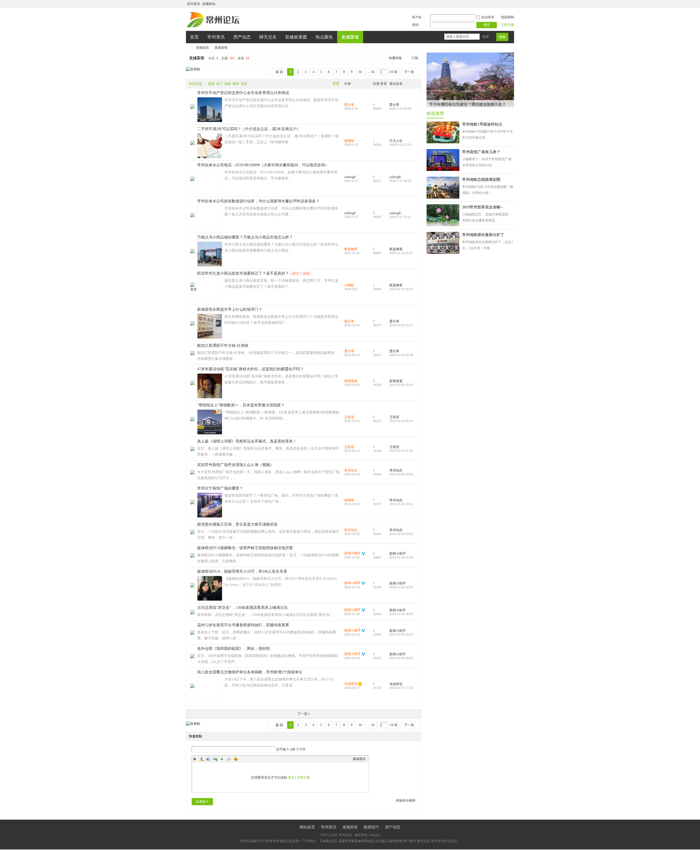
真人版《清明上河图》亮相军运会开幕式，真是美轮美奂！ (247, 441)
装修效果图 (296, 37)
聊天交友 (268, 37)
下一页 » (304, 714)
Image (208, 759)
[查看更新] (254, 84)
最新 (211, 84)
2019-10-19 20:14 (401, 421)
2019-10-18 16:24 (401, 614)
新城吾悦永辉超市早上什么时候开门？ (229, 309)
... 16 (371, 72)
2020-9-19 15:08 (400, 108)
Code (229, 759)
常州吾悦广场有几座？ (481, 152)
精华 (236, 84)
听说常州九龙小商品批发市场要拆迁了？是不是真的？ (243, 273)
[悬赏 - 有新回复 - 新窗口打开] (193, 289)
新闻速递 (350, 381)
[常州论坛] (214, 28)
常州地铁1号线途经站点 (482, 124)
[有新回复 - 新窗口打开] (192, 108)
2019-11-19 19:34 (401, 289)
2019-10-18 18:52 (401, 504)
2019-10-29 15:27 (401, 325)
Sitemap (374, 835)
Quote (222, 759)
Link (215, 759)
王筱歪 (349, 417)
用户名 (417, 17)
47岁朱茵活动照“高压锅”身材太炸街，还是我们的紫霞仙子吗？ (250, 369)
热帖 (227, 84)
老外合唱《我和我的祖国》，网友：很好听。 (235, 649)
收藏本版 (396, 58)
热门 (219, 84)
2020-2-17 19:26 (400, 180)
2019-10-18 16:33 (401, 587)
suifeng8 (349, 177)
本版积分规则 (405, 800)
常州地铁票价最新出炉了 (483, 235)
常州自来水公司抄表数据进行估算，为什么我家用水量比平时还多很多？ (258, 201)
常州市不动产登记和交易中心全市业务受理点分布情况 (243, 93)
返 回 (279, 72)
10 (360, 72)
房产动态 (242, 37)
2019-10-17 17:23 (401, 687)
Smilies (235, 759)
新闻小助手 (352, 553)
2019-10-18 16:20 (401, 658)
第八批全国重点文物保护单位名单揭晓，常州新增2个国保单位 (249, 672)
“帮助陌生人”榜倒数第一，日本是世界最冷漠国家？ (241, 405)
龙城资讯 (350, 684)
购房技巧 (371, 827)
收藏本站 (208, 4)
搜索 (485, 37)
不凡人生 (395, 141)
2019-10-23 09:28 (401, 355)
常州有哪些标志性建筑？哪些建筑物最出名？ (467, 104)
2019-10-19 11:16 (401, 450)
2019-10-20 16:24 (401, 384)
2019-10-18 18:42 (401, 533)
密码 (415, 25)
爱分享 (349, 105)
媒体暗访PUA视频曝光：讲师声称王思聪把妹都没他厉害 (245, 548)
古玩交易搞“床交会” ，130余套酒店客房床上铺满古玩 (242, 608)
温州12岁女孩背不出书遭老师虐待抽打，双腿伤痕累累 (243, 625)
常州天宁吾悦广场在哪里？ (220, 488)
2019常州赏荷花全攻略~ (482, 207)
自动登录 (487, 17)
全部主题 (195, 84)
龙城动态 (202, 48)
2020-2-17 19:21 (400, 217)
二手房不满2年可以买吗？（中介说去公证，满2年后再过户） (249, 129)
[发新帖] (193, 69)
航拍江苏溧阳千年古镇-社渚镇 (222, 346)
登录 (291, 777)
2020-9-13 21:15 (400, 144)
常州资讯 (216, 37)
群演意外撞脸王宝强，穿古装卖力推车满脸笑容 (237, 524)
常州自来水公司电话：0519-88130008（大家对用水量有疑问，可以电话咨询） (263, 165)
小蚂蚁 (349, 285)
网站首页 (307, 827)
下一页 (409, 72)
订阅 (415, 58)
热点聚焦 (324, 37)
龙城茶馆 (350, 37)
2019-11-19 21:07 (401, 253)
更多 (244, 84)
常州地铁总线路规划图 (481, 179)
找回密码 (507, 17)
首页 (194, 37)
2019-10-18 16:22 (401, 634)
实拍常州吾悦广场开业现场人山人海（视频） (235, 465)
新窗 (336, 83)
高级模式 (359, 759)
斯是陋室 (350, 249)
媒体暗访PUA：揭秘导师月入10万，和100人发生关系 (242, 571)
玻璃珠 (349, 141)
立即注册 (507, 25)
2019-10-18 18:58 (401, 474)
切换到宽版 (511, 3)
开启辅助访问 (506, 3)
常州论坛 (188, 48)
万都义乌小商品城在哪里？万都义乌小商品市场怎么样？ (245, 237)
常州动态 (350, 470)
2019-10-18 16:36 (401, 557)
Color (201, 759)
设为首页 (193, 4)
